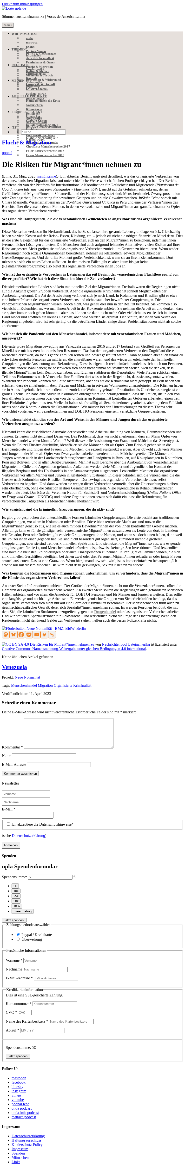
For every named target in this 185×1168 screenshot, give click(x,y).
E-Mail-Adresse (14, 764)
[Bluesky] (13, 634)
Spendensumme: (14, 877)
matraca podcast (24, 1117)
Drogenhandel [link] (105, 612)
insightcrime (46, 176)
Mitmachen (20, 1158)
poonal (7, 153)
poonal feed (20, 1104)
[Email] (36, 634)
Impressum (20, 1149)
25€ (16, 896)
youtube (18, 1100)
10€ (16, 891)
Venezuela (14, 667)
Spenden (18, 1153)
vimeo (16, 1095)
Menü (8, 25)
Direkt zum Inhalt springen (22, 4)
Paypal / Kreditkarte (36, 935)
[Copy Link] (52, 634)
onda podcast (22, 1108)
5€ (15, 886)
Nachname (14, 969)
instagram (19, 1091)
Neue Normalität (27, 677)
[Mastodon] (6, 634)
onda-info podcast (25, 1113)
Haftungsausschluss (26, 1140)
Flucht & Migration (26, 142)
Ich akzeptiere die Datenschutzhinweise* (42, 824)
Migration (45, 685)
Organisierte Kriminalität (72, 685)
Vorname (14, 960)
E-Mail (8, 809)
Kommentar (12, 747)
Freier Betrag (22, 911)
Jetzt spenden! (14, 920)
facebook (19, 1082)
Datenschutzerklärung (28, 836)
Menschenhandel (24, 685)
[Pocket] (29, 634)
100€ (16, 906)
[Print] (44, 634)
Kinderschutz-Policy (27, 1145)
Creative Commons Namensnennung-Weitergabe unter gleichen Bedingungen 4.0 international (74, 649)
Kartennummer (19, 1003)
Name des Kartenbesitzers (27, 1021)
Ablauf (12, 1030)
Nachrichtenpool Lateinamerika (126, 644)
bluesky (17, 1087)
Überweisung (31, 939)
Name (6, 756)
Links (16, 1162)
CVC (11, 1012)
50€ (16, 901)
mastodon (19, 1078)
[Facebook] (21, 634)
